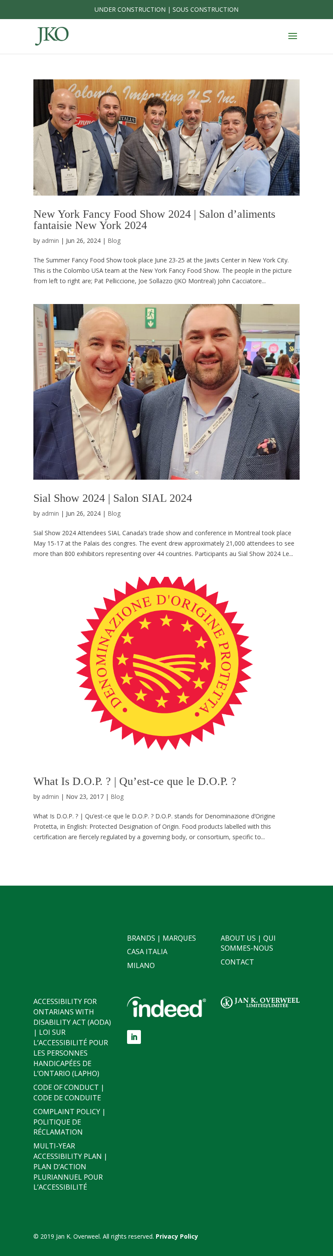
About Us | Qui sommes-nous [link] (248, 943)
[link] (52, 36)
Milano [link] (141, 965)
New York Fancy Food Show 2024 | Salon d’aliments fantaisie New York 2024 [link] (154, 220)
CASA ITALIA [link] (147, 951)
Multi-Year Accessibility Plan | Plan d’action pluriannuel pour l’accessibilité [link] (70, 1166)
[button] (293, 41)
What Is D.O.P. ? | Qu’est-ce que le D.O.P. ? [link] (134, 781)
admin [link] (50, 240)
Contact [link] (237, 962)
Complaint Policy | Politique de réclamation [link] (69, 1122)
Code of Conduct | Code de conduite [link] (68, 1092)
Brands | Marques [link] (161, 938)
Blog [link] (114, 240)
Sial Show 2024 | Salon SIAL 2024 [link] (112, 498)
